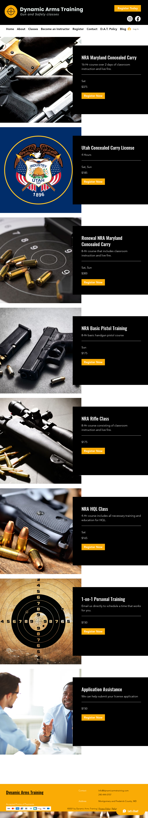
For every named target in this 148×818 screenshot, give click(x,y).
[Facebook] (138, 19)
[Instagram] (130, 19)
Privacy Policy (104, 808)
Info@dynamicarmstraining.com (113, 790)
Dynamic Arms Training (25, 792)
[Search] (142, 17)
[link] (111, 57)
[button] (93, 96)
